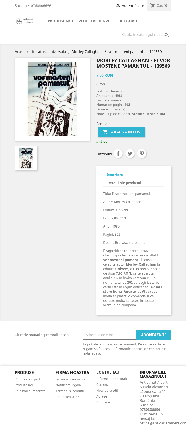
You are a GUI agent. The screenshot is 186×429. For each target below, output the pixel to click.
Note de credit (107, 390)
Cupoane (103, 402)
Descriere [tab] (115, 174)
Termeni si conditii (70, 391)
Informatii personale (112, 378)
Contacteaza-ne (67, 397)
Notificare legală (68, 385)
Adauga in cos (121, 132)
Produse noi (60, 21)
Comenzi (103, 384)
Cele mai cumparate (30, 391)
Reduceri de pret (95, 21)
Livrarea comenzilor (71, 379)
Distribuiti (118, 153)
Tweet (130, 153)
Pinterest (141, 153)
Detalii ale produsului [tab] (126, 182)
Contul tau (107, 372)
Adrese (101, 396)
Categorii (127, 21)
